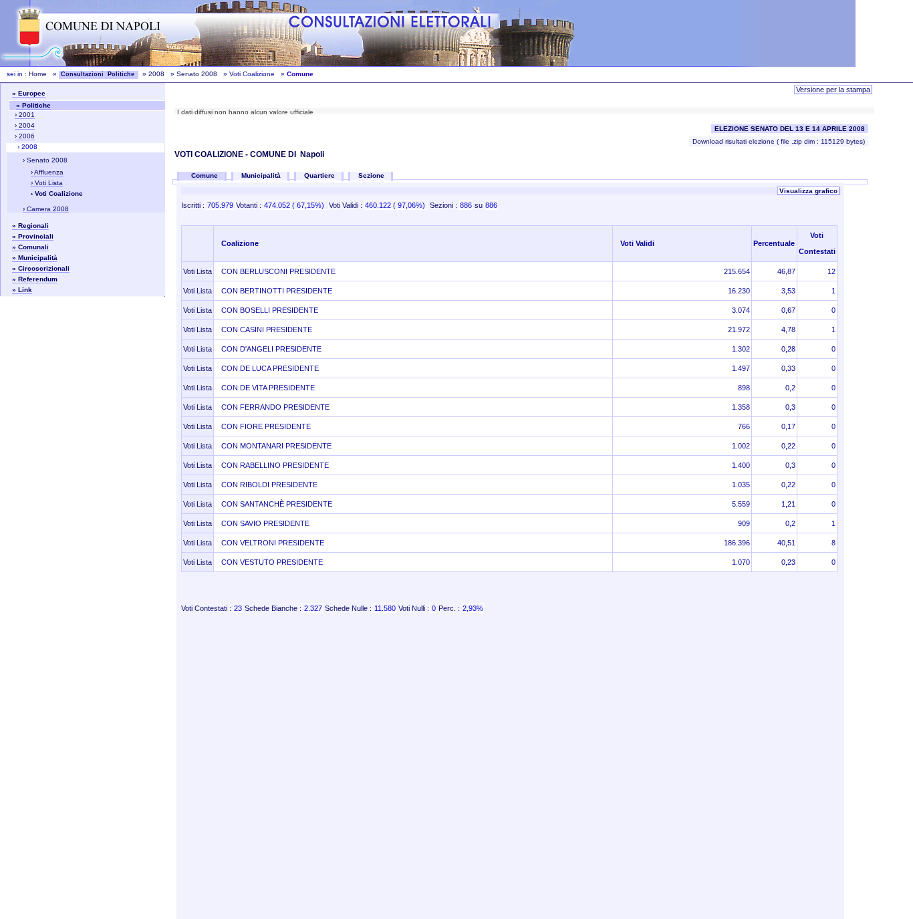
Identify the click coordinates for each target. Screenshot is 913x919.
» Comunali (30, 247)
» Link (22, 289)
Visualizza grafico (808, 190)
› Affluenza (47, 172)
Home (38, 74)
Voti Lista (197, 271)
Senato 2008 (196, 74)
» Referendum (34, 279)
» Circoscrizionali (41, 268)
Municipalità (261, 175)
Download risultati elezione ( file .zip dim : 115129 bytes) (778, 141)
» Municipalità (34, 257)
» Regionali (30, 225)
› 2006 (25, 136)
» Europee (28, 93)
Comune (205, 175)
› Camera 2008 (46, 209)
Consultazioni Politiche (98, 74)
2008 (156, 74)
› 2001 (25, 114)
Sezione (371, 175)
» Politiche (33, 105)
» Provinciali (32, 236)
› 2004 (25, 125)
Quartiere (319, 175)
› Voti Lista (47, 182)
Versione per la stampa (833, 90)
